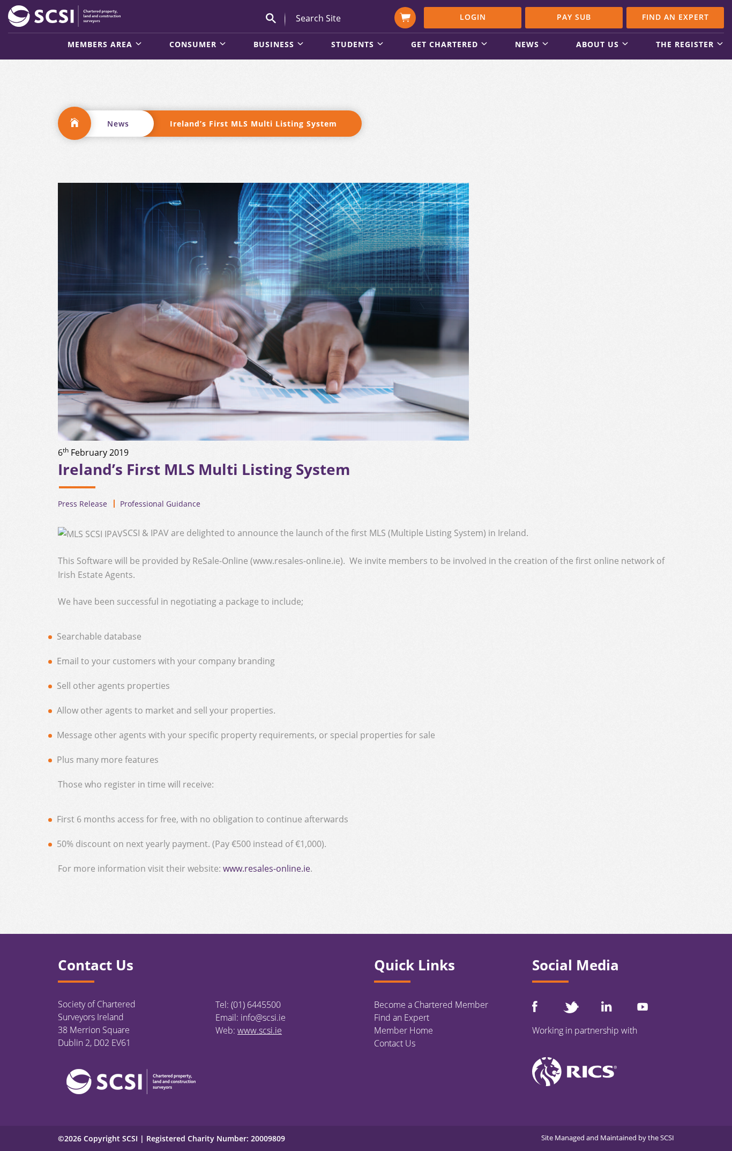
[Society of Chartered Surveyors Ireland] (64, 15)
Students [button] (352, 45)
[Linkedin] (606, 1006)
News (118, 123)
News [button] (527, 45)
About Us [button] (597, 45)
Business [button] (273, 45)
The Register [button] (685, 45)
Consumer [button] (192, 45)
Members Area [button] (100, 45)
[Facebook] (534, 1006)
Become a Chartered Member (431, 1005)
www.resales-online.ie (266, 868)
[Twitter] (571, 1007)
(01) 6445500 (256, 1005)
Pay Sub (574, 17)
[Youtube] (642, 1007)
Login (473, 17)
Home (74, 123)
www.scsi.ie (259, 1030)
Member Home (403, 1030)
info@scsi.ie (263, 1017)
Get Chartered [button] (444, 45)
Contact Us (394, 1043)
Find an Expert (675, 17)
